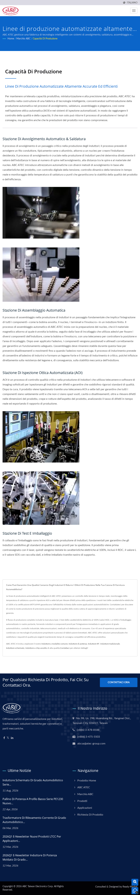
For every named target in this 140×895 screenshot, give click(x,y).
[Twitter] (8, 738)
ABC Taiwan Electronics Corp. (37, 886)
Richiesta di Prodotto (90, 814)
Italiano (132, 2)
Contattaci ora (119, 682)
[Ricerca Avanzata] (134, 882)
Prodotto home (86, 780)
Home (11, 39)
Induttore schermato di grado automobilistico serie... (33, 782)
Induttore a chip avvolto (36, 648)
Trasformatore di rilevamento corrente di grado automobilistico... (34, 820)
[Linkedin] (12, 738)
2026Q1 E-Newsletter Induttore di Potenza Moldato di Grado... (30, 857)
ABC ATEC (83, 787)
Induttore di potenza (78, 644)
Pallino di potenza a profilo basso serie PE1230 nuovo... (33, 801)
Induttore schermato (15, 648)
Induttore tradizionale (110, 644)
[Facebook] (4, 738)
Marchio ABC (23, 39)
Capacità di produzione (45, 39)
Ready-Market (130, 887)
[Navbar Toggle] (133, 10)
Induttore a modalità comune (54, 644)
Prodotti (82, 801)
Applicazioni (84, 807)
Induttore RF (93, 644)
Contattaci (64, 648)
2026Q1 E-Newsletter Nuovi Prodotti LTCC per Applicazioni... (32, 839)
